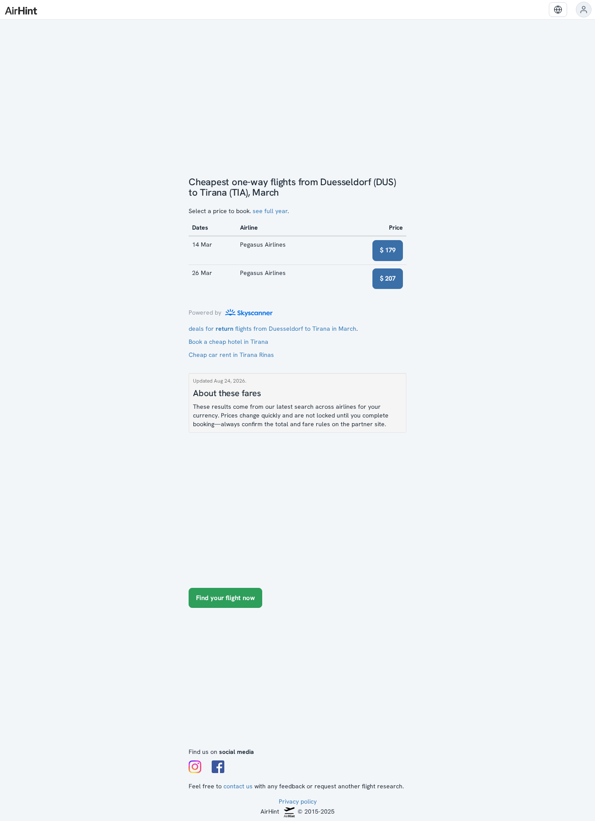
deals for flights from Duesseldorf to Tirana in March (272, 328)
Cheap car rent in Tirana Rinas (231, 355)
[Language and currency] (558, 9)
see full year (270, 211)
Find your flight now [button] (225, 598)
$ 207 (388, 278)
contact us (238, 786)
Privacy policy (298, 801)
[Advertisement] (297, 682)
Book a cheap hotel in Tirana (228, 342)
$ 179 (388, 250)
